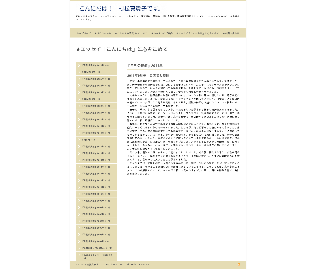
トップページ (84, 33)
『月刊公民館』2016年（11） (96, 153)
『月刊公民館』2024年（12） (96, 85)
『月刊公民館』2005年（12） (96, 227)
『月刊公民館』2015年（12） (96, 160)
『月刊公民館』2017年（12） (96, 146)
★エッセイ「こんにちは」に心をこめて (197, 33)
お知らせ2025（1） (91, 72)
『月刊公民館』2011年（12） (96, 187)
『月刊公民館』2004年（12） (96, 234)
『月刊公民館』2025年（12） (96, 78)
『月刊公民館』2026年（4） (96, 65)
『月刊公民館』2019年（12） (96, 126)
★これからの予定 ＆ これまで (131, 33)
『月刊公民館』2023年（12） (96, 92)
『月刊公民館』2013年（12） (96, 173)
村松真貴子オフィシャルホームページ (104, 264)
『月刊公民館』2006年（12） (96, 221)
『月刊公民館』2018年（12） (96, 133)
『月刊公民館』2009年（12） (96, 200)
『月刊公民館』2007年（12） (96, 214)
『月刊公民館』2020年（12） (96, 119)
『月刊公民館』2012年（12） (96, 180)
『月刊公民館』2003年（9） (96, 241)
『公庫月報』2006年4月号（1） (97, 248)
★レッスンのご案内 (162, 33)
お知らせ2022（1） (91, 99)
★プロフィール (103, 33)
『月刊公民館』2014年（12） (96, 166)
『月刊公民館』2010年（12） (96, 194)
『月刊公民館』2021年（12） (96, 112)
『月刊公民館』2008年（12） (96, 207)
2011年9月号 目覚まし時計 (148, 75)
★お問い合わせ (231, 33)
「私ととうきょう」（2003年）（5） (97, 256)
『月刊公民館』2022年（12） (96, 105)
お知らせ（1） (89, 139)
